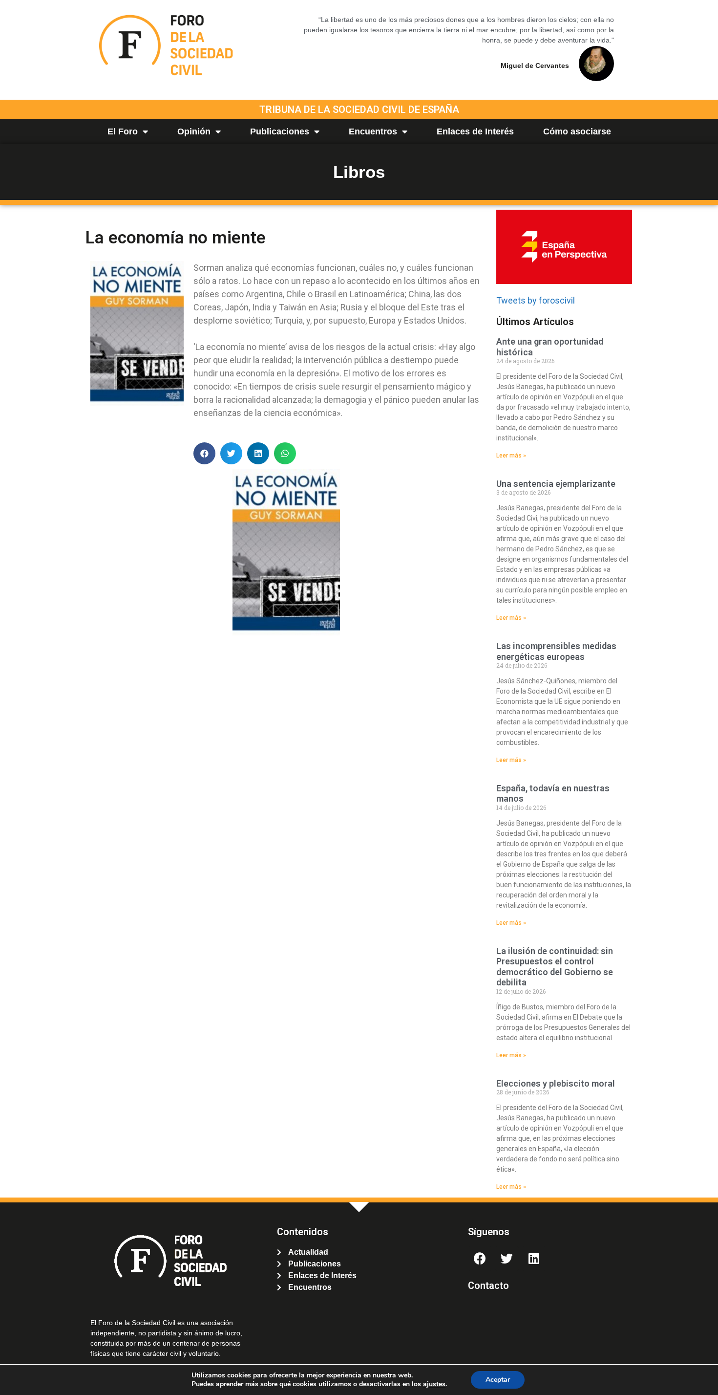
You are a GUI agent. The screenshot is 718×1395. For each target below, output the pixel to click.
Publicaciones (279, 131)
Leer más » (511, 455)
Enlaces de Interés (475, 131)
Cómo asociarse (577, 131)
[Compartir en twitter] (231, 453)
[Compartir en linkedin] (258, 453)
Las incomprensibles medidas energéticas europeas (556, 651)
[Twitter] (507, 1258)
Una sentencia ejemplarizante (555, 484)
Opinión (194, 131)
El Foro (122, 131)
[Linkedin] (534, 1258)
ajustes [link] (434, 1384)
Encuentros (373, 131)
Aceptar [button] (498, 1379)
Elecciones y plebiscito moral (555, 1083)
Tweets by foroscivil (535, 300)
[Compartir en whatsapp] (285, 453)
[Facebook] (480, 1258)
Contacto (488, 1285)
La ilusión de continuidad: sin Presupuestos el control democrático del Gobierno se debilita (554, 967)
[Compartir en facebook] (204, 453)
